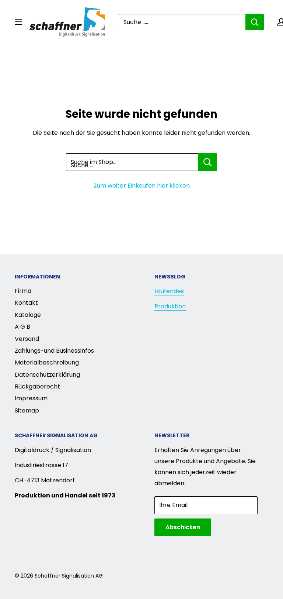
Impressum (31, 398)
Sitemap (27, 410)
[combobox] (181, 22)
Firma (23, 291)
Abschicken (182, 527)
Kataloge (28, 315)
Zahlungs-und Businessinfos (54, 350)
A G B (22, 326)
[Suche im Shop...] (207, 162)
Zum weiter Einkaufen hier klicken (142, 185)
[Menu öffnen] (18, 22)
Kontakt (26, 302)
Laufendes (169, 291)
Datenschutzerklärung (47, 374)
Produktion (170, 306)
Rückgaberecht (37, 386)
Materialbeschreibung (47, 362)
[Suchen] (254, 22)
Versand (27, 339)
